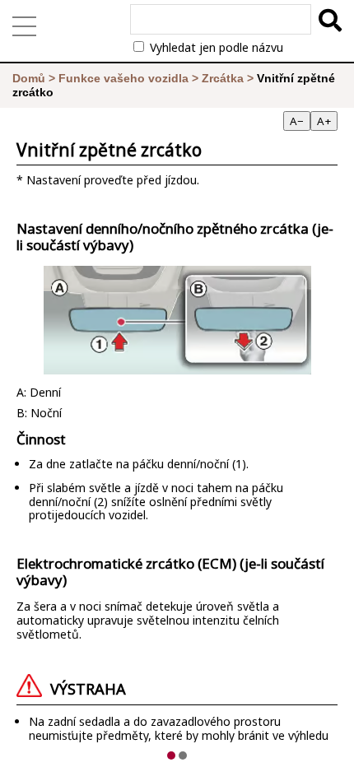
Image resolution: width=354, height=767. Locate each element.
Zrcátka (223, 78)
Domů (28, 78)
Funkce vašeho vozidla (123, 78)
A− (297, 121)
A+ (324, 121)
